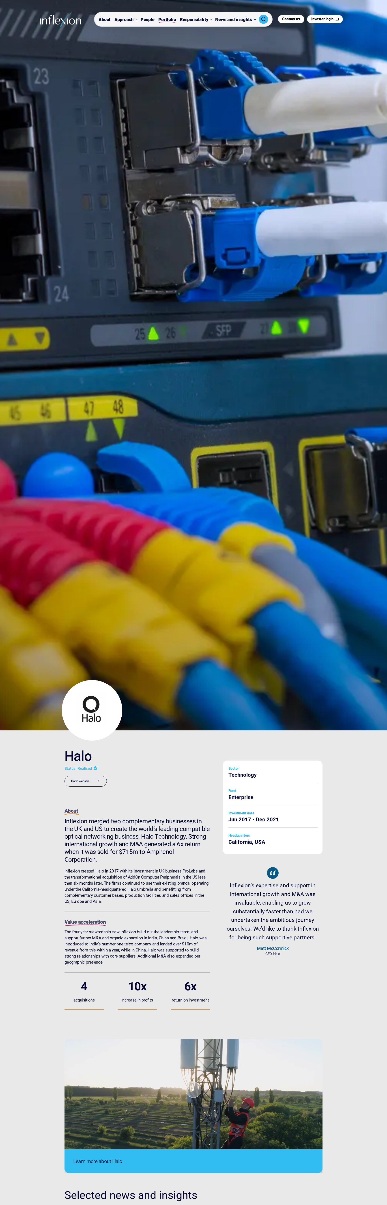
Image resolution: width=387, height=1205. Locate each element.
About (104, 19)
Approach (124, 19)
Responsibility (194, 19)
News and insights (233, 19)
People (148, 19)
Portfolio (167, 19)
